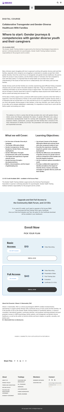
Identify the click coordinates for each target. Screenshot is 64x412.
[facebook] (49, 380)
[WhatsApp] (23, 361)
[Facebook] (14, 361)
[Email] (25, 361)
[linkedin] (54, 380)
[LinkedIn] (20, 361)
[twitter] (52, 380)
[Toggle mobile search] (57, 2)
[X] (17, 361)
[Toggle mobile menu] (61, 2)
